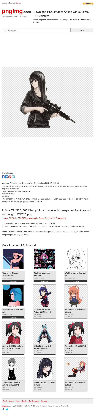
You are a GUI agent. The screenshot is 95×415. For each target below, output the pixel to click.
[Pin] (9, 176)
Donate (24, 401)
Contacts (44, 401)
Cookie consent (34, 401)
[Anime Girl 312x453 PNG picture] (75, 296)
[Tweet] (13, 176)
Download (13, 281)
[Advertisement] (47, 50)
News (17, 401)
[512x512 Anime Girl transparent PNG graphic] (44, 332)
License (11, 401)
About (5, 401)
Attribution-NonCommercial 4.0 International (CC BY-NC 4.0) (34, 183)
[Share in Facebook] (3, 176)
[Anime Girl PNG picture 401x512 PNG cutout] (13, 332)
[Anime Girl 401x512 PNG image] (75, 332)
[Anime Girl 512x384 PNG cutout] (76, 369)
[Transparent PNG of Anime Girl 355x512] (44, 296)
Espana (18, 3)
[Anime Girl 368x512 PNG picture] (44, 369)
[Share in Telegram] (6, 176)
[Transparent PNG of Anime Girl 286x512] (13, 369)
